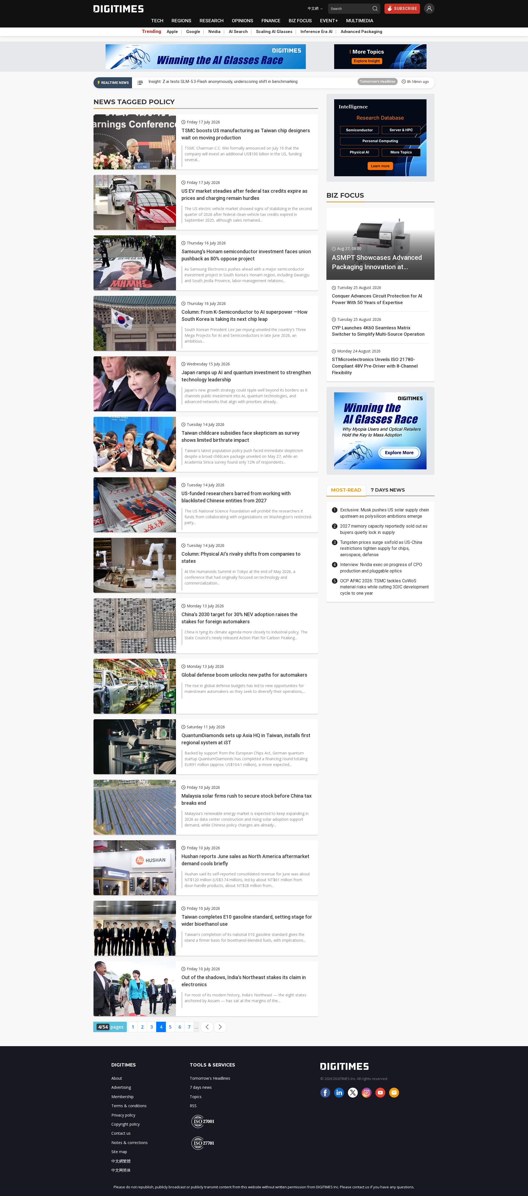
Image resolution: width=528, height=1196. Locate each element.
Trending (151, 31)
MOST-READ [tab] (346, 490)
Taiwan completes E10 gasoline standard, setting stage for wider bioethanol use (247, 920)
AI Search (238, 31)
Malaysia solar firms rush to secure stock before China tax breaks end (247, 799)
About (116, 1078)
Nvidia (214, 31)
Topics (196, 1096)
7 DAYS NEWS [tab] (388, 490)
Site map (119, 1151)
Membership (122, 1096)
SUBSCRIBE (405, 8)
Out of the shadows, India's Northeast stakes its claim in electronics (244, 980)
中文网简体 (121, 1170)
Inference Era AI (316, 31)
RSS (193, 1105)
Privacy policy (123, 1115)
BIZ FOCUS (300, 20)
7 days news (201, 1087)
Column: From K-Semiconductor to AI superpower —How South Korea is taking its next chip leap (244, 315)
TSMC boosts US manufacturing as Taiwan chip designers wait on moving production (246, 134)
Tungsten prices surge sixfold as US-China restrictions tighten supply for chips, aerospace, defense (381, 548)
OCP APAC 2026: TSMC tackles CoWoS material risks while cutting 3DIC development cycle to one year (384, 587)
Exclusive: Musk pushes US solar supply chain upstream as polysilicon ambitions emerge (384, 513)
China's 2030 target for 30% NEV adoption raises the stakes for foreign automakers (240, 617)
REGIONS (181, 20)
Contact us (121, 1133)
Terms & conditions (129, 1105)
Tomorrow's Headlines (377, 82)
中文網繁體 (121, 1161)
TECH (157, 20)
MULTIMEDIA (359, 20)
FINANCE (271, 20)
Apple (172, 31)
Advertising (121, 1087)
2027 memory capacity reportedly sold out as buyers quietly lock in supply (383, 529)
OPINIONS (242, 20)
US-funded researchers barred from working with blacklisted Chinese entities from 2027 (236, 496)
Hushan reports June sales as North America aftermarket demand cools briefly (245, 859)
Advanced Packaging (361, 31)
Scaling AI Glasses (274, 31)
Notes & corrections (129, 1142)
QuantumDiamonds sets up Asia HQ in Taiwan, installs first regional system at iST (246, 738)
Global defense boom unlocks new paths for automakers (244, 675)
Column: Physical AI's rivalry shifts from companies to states (241, 557)
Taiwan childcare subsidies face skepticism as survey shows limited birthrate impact (240, 436)
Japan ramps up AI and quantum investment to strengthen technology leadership (246, 376)
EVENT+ (329, 20)
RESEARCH (212, 20)
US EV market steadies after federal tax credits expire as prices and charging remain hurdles (244, 194)
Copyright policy (125, 1124)
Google (193, 31)
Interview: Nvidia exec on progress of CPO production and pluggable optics (381, 567)
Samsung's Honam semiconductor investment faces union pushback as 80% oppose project (246, 255)
